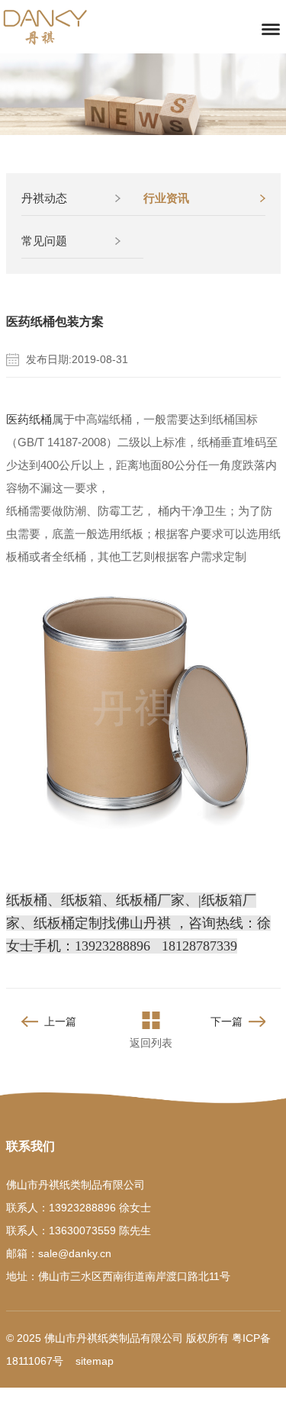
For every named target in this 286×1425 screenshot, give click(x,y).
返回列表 (151, 1043)
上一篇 (60, 1021)
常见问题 (44, 240)
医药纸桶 (29, 419)
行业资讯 (166, 197)
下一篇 (226, 1021)
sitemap (95, 1361)
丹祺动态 (44, 197)
